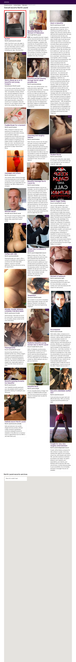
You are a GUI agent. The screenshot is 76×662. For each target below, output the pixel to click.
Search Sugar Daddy (58, 201)
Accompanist (55, 329)
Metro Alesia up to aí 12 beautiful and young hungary (13, 82)
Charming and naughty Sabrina (36, 136)
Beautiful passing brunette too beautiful (14, 382)
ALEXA (7, 39)
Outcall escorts (8, 5)
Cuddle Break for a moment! (15, 125)
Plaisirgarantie (10, 348)
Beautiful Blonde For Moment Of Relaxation (36, 32)
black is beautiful (56, 23)
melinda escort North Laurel (15, 422)
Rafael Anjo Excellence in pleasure (37, 250)
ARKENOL (6, 2)
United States (17, 5)
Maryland (24, 5)
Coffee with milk (11, 254)
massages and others (13, 173)
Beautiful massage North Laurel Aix (37, 182)
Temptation (32, 295)
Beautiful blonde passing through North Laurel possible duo (37, 80)
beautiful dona (33, 386)
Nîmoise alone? (10, 211)
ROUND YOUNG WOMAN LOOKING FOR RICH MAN (14, 310)
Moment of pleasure (57, 276)
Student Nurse (55, 155)
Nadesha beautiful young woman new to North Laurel (38, 344)
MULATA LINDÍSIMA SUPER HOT (60, 392)
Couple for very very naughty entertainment (58, 445)
